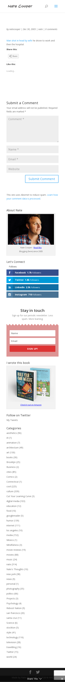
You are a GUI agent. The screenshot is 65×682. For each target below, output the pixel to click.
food (8, 510)
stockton (10, 627)
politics (10, 593)
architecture (12, 447)
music (9, 559)
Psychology (12, 603)
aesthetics (11, 432)
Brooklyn (11, 462)
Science (10, 622)
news (9, 579)
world (9, 656)
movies (10, 554)
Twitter (10, 651)
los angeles (12, 530)
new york (11, 574)
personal (10, 583)
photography (13, 588)
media (9, 535)
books (9, 457)
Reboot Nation (14, 608)
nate (40, 29)
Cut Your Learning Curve (18, 496)
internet (10, 525)
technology (12, 637)
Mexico (10, 539)
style (8, 632)
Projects (10, 598)
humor (9, 520)
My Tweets (12, 420)
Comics (10, 476)
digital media (12, 501)
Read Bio (38, 247)
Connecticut (12, 481)
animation (11, 442)
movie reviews (13, 549)
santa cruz (11, 617)
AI (7, 437)
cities (9, 471)
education (11, 506)
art (7, 452)
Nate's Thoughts (15, 569)
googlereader (13, 515)
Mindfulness (12, 544)
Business (11, 466)
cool (8, 486)
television (11, 642)
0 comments (51, 29)
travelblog (11, 647)
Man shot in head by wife (19, 40)
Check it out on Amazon (30, 405)
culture (9, 491)
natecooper (15, 29)
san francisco (13, 613)
